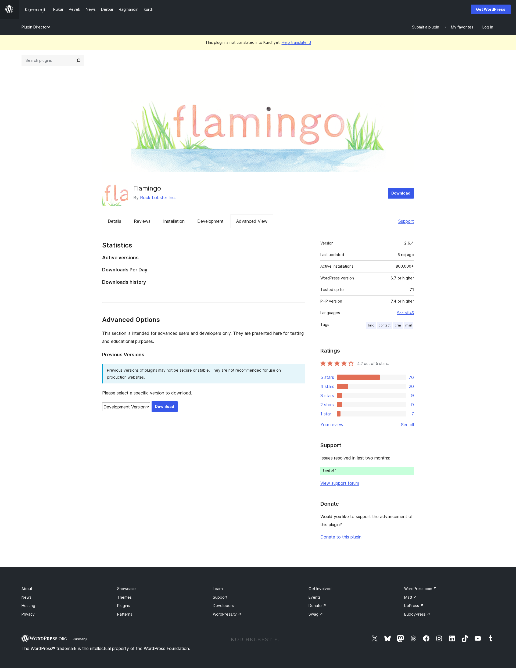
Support (406, 221)
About (27, 588)
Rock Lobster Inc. (158, 197)
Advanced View (251, 221)
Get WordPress (491, 9)
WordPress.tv (227, 614)
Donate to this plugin (340, 537)
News (26, 597)
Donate (317, 605)
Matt (410, 597)
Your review (331, 424)
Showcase (126, 588)
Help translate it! (296, 42)
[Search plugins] (78, 60)
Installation (174, 221)
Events (315, 597)
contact (384, 325)
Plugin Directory (36, 27)
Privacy (28, 614)
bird (371, 325)
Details (114, 221)
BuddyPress (417, 614)
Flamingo (147, 188)
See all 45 (405, 313)
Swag (316, 614)
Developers (223, 605)
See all (407, 424)
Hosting (28, 605)
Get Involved (320, 588)
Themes (124, 597)
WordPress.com (420, 588)
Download (400, 193)
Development (210, 221)
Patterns (124, 614)
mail (408, 325)
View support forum (339, 483)
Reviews (142, 221)
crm (398, 325)
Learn (218, 588)
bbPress (414, 605)
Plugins (123, 605)
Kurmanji (80, 639)
